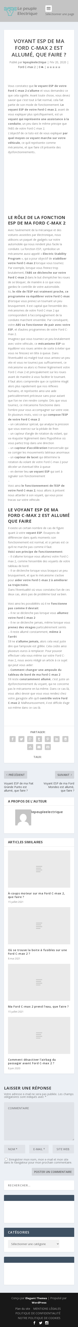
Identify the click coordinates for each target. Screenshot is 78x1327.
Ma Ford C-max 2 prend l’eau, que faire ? (38, 1006)
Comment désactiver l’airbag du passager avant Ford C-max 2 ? (32, 1061)
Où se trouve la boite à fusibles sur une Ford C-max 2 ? (37, 951)
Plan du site (22, 1308)
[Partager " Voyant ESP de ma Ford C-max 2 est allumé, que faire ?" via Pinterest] (48, 739)
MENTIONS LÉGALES (47, 1308)
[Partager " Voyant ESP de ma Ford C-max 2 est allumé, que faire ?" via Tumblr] (39, 739)
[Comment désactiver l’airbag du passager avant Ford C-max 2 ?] (39, 1035)
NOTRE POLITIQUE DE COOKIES (39, 1318)
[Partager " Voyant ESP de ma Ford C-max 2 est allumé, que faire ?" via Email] (39, 747)
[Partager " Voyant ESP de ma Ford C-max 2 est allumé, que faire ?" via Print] (48, 747)
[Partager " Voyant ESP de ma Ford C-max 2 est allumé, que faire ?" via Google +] (30, 739)
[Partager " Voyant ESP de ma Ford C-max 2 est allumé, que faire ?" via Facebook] (13, 739)
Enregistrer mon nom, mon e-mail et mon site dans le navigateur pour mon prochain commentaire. (38, 1161)
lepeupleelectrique (34, 62)
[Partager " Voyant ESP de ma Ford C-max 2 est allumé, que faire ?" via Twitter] (21, 739)
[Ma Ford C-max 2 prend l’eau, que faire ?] (39, 982)
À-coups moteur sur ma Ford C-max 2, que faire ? (36, 895)
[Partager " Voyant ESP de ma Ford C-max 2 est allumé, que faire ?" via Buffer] (65, 739)
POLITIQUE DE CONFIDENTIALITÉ (37, 1313)
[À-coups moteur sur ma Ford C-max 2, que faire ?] (39, 869)
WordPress (39, 1302)
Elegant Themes (36, 1298)
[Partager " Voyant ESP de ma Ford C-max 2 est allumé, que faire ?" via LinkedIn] (57, 739)
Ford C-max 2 (27, 67)
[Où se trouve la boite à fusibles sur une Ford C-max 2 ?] (39, 925)
